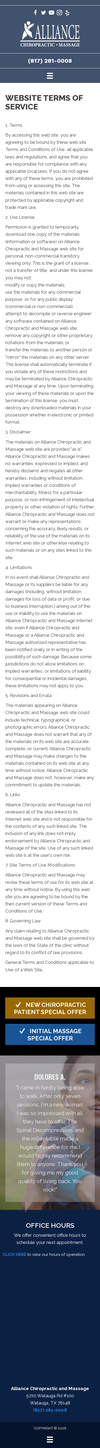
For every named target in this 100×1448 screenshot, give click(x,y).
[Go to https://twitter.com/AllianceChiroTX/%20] (43, 13)
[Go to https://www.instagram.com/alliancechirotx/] (59, 13)
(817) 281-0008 (50, 60)
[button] (50, 1008)
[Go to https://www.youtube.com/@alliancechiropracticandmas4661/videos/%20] (51, 13)
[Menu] (50, 75)
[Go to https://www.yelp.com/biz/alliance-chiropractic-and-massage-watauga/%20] (67, 13)
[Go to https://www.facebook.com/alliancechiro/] (35, 13)
